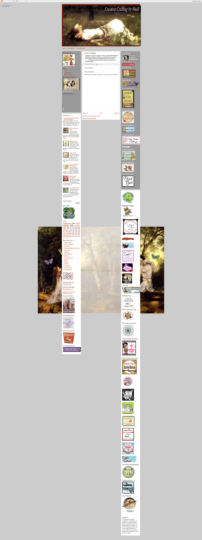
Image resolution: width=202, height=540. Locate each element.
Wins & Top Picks (81, 48)
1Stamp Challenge (66, 237)
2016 (64, 230)
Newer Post (85, 113)
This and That (73, 228)
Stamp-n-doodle (67, 242)
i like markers (67, 265)
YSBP (64, 228)
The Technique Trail (68, 257)
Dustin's (66, 261)
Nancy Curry (67, 250)
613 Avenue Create (73, 236)
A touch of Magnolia (68, 244)
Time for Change (90, 53)
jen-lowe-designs (68, 267)
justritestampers (68, 269)
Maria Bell (66, 252)
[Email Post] (96, 64)
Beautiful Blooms (73, 141)
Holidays (70, 233)
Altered (64, 236)
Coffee (76, 231)
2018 (76, 230)
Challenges (67, 223)
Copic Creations (67, 254)
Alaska (76, 233)
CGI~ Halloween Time (74, 187)
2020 (76, 227)
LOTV (64, 233)
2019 (71, 227)
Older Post (116, 113)
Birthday (70, 231)
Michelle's (66, 263)
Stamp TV (66, 255)
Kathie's (66, 259)
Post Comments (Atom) (94, 116)
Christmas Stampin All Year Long (71, 248)
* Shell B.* (133, 55)
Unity (76, 234)
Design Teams (71, 48)
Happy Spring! (72, 153)
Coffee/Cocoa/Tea (67, 234)
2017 (64, 231)
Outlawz (70, 230)
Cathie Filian (67, 246)
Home (64, 48)
